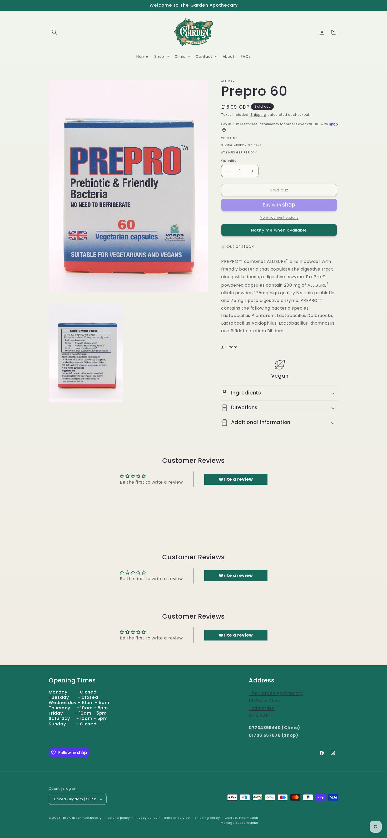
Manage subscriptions (239, 823)
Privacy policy (146, 818)
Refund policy (118, 818)
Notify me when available (279, 230)
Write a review (236, 479)
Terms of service (176, 818)
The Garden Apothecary (82, 818)
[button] (54, 32)
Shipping (258, 114)
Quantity (228, 160)
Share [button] (232, 347)
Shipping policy (207, 818)
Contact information (241, 818)
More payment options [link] (279, 217)
